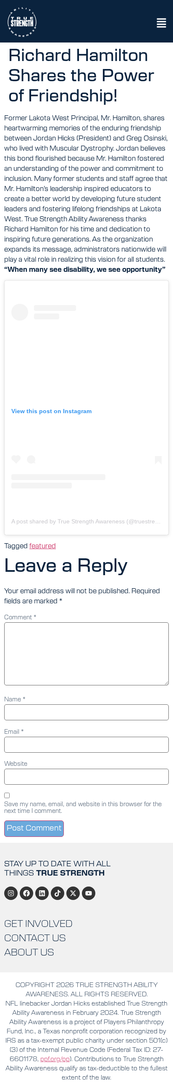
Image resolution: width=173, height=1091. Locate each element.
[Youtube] (88, 893)
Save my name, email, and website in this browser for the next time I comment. (83, 808)
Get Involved (38, 924)
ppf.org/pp (55, 1059)
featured (42, 546)
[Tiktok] (57, 893)
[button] (161, 24)
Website (15, 764)
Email (14, 732)
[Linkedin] (42, 893)
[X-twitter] (73, 893)
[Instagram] (11, 893)
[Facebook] (26, 893)
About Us (29, 952)
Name (15, 700)
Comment (20, 618)
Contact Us (35, 938)
